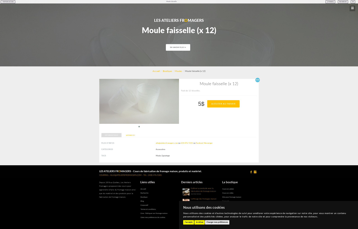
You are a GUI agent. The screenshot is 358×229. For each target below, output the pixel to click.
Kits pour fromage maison (231, 197)
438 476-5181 (187, 143)
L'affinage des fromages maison (203, 199)
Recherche (343, 2)
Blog (142, 201)
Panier (331, 2)
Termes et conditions (148, 209)
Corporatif (144, 205)
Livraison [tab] (130, 135)
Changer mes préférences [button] (217, 222)
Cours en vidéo (227, 193)
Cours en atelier (228, 189)
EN (353, 2)
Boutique (167, 71)
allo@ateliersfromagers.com (167, 143)
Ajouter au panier (223, 104)
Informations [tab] (111, 135)
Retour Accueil (8, 2)
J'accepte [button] (189, 222)
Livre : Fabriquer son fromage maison (154, 213)
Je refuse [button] (199, 222)
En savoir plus (177, 47)
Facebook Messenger (204, 143)
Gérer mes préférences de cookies (153, 217)
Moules (178, 71)
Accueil (156, 71)
